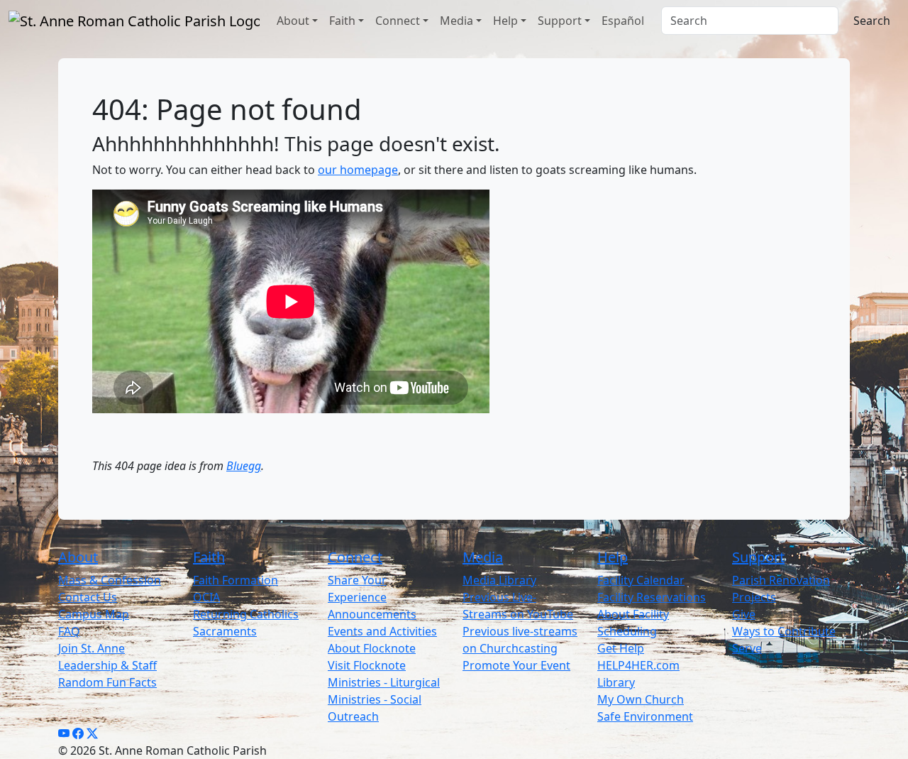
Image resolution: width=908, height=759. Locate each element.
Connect (397, 20)
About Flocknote (372, 648)
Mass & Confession (109, 580)
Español (623, 20)
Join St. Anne (91, 648)
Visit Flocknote (367, 665)
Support (560, 20)
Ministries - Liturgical (384, 682)
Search (871, 20)
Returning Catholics (246, 614)
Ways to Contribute (784, 631)
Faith (342, 20)
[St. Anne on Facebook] (78, 733)
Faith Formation (235, 580)
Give (743, 614)
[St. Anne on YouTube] (64, 733)
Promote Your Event (516, 665)
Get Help (620, 648)
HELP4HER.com (638, 665)
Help (505, 20)
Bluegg (243, 466)
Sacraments (225, 631)
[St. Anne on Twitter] (92, 733)
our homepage (358, 170)
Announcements (372, 614)
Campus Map (93, 614)
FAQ (69, 631)
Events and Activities (382, 631)
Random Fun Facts (107, 682)
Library (616, 682)
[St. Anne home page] (134, 21)
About (293, 20)
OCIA (206, 597)
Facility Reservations (651, 597)
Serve (747, 648)
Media (456, 20)
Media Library (499, 580)
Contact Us (87, 597)
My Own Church (640, 699)
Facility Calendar (641, 580)
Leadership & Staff (107, 665)
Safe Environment (645, 716)
